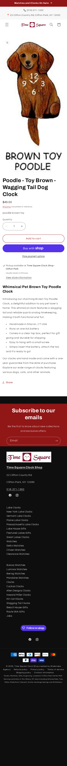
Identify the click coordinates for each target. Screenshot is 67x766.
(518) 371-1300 (35, 10)
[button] (7, 24)
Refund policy (20, 669)
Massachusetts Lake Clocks (23, 524)
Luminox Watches (17, 569)
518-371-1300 (15, 489)
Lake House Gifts (16, 528)
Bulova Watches (16, 565)
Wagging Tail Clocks (18, 603)
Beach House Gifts (17, 607)
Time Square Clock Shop (24, 467)
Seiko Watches (15, 545)
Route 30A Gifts (16, 611)
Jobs (9, 616)
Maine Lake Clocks (17, 520)
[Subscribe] (56, 441)
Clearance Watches (18, 554)
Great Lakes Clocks (18, 537)
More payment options (33, 256)
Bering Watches (16, 573)
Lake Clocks (14, 507)
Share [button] (9, 382)
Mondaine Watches (18, 578)
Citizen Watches (16, 550)
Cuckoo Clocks (15, 586)
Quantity (7, 219)
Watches (12, 541)
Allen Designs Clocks (19, 590)
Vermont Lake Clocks (19, 516)
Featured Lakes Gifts (19, 533)
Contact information (44, 673)
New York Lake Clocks (19, 512)
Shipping (7, 207)
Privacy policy (37, 669)
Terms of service (55, 669)
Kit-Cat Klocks (15, 599)
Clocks (10, 582)
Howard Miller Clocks (19, 595)
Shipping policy (23, 673)
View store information (19, 277)
